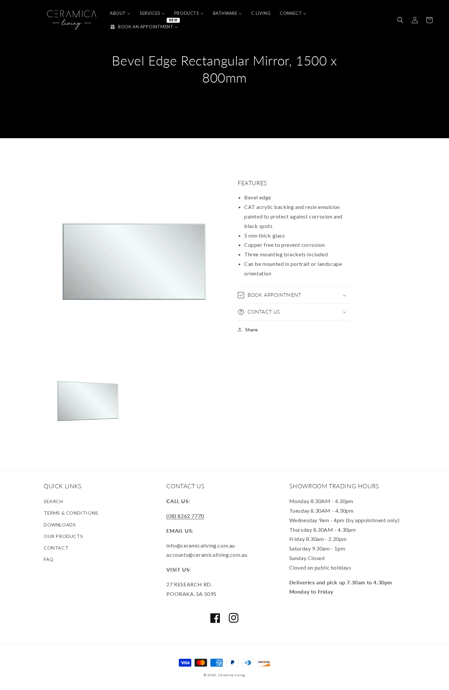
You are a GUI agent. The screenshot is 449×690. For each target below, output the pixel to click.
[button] (400, 20)
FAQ (49, 559)
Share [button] (251, 329)
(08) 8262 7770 (185, 516)
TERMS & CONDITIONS (71, 513)
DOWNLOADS (60, 524)
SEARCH (53, 501)
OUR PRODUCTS (63, 536)
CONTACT (56, 547)
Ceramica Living (232, 675)
